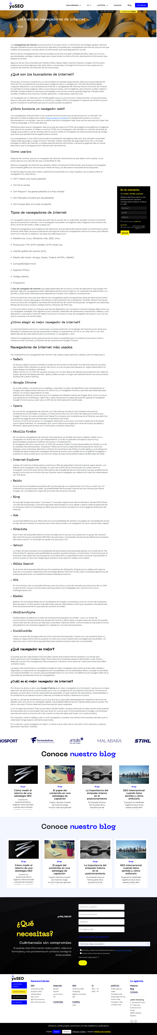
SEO (32, 986)
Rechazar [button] (67, 1032)
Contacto (134, 992)
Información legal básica (139, 227)
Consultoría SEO (37, 989)
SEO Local (35, 997)
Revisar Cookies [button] (79, 1031)
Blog (129, 5)
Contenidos (58, 1002)
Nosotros (117, 5)
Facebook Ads (116, 994)
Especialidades (72, 5)
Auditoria (129, 11)
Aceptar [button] (56, 1032)
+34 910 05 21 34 (19, 997)
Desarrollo (57, 986)
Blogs (23, 787)
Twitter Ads (115, 999)
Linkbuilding (36, 994)
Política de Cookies (102, 1031)
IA (88, 5)
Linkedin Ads (116, 1005)
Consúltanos (19, 992)
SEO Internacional (38, 1002)
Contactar (141, 5)
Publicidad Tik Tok (118, 997)
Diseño (56, 989)
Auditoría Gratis (17, 985)
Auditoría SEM (78, 989)
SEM (74, 986)
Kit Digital (17, 1002)
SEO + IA (95, 989)
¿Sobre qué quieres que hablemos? (93, 937)
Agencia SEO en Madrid (57, 118)
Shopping (76, 991)
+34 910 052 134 (107, 11)
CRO (74, 1005)
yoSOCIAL (101, 5)
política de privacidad (123, 950)
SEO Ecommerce (37, 999)
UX (54, 997)
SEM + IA (95, 991)
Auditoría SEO (36, 991)
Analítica (76, 1002)
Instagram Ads (117, 1002)
